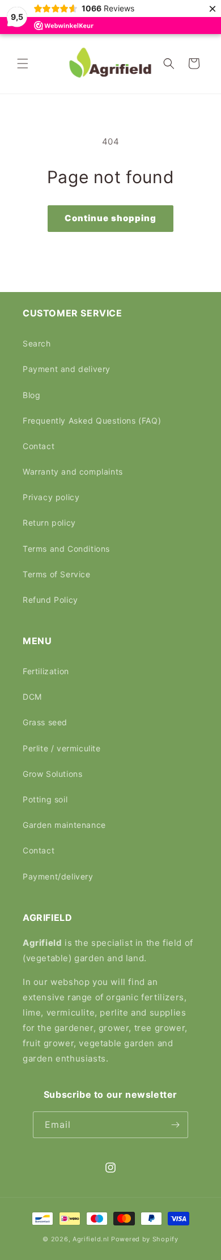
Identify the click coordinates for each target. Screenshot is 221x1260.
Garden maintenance (64, 825)
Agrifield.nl (91, 1239)
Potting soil (45, 799)
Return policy (49, 522)
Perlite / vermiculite (62, 748)
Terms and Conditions (66, 548)
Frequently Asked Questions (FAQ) (92, 420)
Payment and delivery (66, 369)
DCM (32, 696)
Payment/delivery (58, 876)
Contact (38, 446)
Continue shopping (110, 218)
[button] (22, 63)
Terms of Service (57, 574)
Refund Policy (50, 599)
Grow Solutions (52, 774)
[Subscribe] (175, 1124)
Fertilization (46, 671)
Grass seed (45, 722)
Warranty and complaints (73, 471)
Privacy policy (51, 497)
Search (37, 343)
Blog (31, 395)
